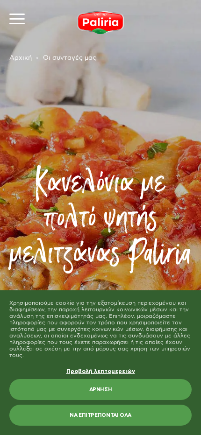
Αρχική (20, 58)
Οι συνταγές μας (69, 58)
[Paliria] (100, 22)
